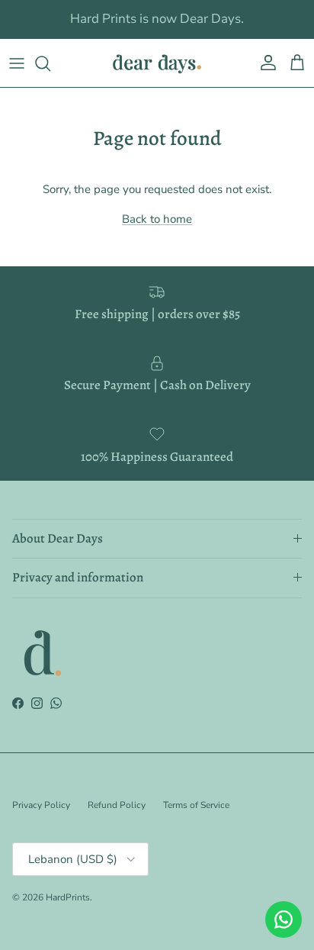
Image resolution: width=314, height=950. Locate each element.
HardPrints (68, 897)
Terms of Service (196, 805)
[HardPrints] (157, 63)
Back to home (157, 219)
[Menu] (17, 63)
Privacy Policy (41, 805)
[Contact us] (283, 919)
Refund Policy (117, 805)
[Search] (50, 63)
